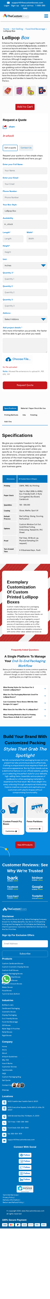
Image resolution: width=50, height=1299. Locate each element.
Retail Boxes (7, 1032)
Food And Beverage (35, 29)
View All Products (25, 845)
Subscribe (25, 954)
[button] (3, 811)
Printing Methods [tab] (11, 415)
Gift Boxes (6, 1025)
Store (4, 1050)
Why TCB (5, 1060)
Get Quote (6, 1080)
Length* (6, 232)
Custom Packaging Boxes (12, 974)
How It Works (7, 1063)
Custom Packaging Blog (11, 1077)
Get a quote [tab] (10, 148)
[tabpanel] (25, 271)
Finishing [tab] (33, 415)
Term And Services (10, 1195)
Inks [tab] (24, 415)
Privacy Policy (8, 1197)
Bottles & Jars (7, 1005)
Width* (30, 232)
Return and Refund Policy (13, 1202)
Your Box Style (10, 205)
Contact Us (7, 1085)
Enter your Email (10, 178)
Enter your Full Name (13, 164)
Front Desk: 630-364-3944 (18, 1128)
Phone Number (10, 191)
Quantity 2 (8, 286)
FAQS (4, 1074)
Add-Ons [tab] (8, 422)
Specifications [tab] (10, 408)
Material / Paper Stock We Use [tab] (33, 408)
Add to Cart (25, 106)
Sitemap (5, 1090)
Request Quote (25, 385)
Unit (5, 259)
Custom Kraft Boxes (10, 970)
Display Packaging (9, 1015)
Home (6, 29)
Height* (6, 246)
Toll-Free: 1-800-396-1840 (18, 1122)
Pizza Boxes (7, 991)
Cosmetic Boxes (9, 1012)
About (4, 1053)
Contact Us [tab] (26, 148)
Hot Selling (17, 29)
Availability (8, 218)
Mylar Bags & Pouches (11, 1029)
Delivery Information (11, 1200)
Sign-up (15, 6)
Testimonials (7, 1070)
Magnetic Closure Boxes (12, 984)
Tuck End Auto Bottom (11, 994)
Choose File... (21, 359)
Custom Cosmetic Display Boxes (15, 967)
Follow (26, 1155)
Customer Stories (9, 1067)
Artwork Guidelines (9, 1057)
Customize (10, 831)
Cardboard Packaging (11, 1008)
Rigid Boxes (7, 1035)
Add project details (12, 327)
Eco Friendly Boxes (10, 1019)
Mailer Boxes (7, 987)
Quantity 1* (8, 273)
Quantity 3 (8, 299)
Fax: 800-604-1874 (15, 1134)
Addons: (7, 313)
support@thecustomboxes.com (27, 3)
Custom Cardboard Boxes (12, 964)
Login (6, 6)
